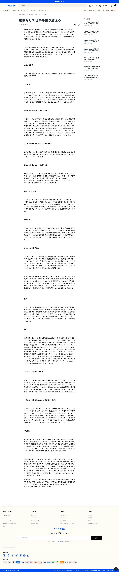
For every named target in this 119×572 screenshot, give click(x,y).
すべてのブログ (30, 14)
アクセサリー (42, 10)
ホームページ (22, 14)
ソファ (20, 10)
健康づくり (37, 14)
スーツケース (33, 10)
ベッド (25, 10)
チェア (14, 10)
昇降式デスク (7, 10)
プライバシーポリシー (59, 541)
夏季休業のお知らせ (59, 1)
